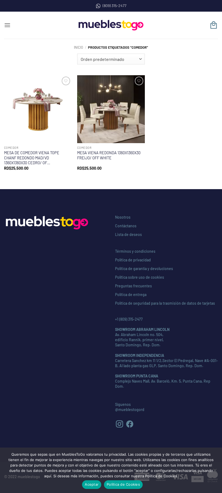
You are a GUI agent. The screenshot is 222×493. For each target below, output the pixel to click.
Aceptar (92, 484)
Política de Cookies (123, 484)
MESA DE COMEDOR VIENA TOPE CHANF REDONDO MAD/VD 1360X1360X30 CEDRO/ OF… (31, 157)
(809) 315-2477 (114, 5)
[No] (214, 472)
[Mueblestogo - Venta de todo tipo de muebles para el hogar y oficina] (111, 25)
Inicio (78, 47)
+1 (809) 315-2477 (129, 319)
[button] (7, 25)
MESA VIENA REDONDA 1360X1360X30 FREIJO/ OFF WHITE (109, 155)
